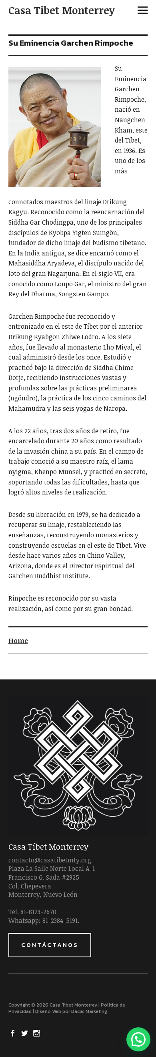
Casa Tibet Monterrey (61, 10)
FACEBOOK (14, 1033)
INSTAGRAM (38, 1033)
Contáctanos (49, 944)
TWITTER (26, 1033)
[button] (138, 1039)
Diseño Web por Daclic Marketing (71, 1011)
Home (18, 640)
